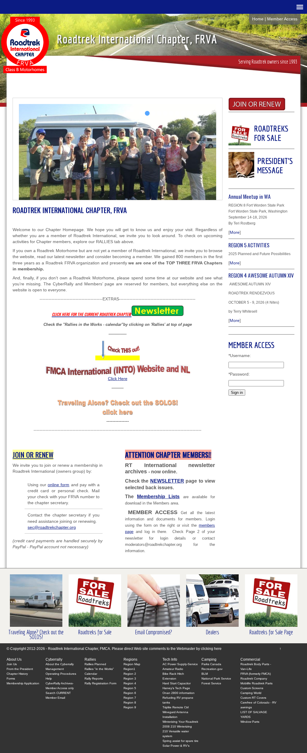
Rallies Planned (95, 664)
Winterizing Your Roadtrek (180, 721)
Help (49, 678)
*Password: (239, 374)
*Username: (239, 355)
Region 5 (130, 688)
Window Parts (249, 721)
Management (55, 669)
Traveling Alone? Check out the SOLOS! (36, 634)
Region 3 (130, 678)
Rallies (90, 659)
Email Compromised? (153, 632)
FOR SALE (267, 138)
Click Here (117, 378)
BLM (204, 673)
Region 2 (130, 673)
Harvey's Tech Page (176, 688)
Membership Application (23, 683)
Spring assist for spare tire (180, 741)
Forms (11, 678)
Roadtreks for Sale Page (271, 632)
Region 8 (130, 702)
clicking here (211, 649)
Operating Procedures (61, 673)
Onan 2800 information (178, 693)
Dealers (212, 632)
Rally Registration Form (100, 683)
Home (258, 19)
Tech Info (169, 659)
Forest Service (211, 683)
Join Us (12, 664)
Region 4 (130, 683)
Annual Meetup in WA (249, 196)
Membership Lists (158, 496)
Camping (208, 659)
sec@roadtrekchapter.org (52, 527)
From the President (20, 669)
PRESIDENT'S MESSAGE (275, 165)
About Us (14, 659)
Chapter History (17, 673)
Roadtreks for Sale (95, 632)
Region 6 (130, 693)
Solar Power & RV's (175, 745)
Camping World (250, 693)
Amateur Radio (172, 669)
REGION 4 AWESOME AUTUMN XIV (261, 275)
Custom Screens (251, 688)
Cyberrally (54, 659)
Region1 (129, 669)
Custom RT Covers (253, 697)
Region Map (132, 664)
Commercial (250, 659)
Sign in (237, 392)
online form (58, 484)
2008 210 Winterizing (177, 726)
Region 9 (130, 707)
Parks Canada (211, 664)
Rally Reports (94, 678)
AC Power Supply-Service (180, 664)
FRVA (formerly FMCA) (255, 673)
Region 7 (130, 697)
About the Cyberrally (60, 664)
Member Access (282, 19)
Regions (130, 659)
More (235, 232)
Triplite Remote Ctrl (175, 707)
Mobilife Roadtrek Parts (256, 683)
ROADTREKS (271, 128)
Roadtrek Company (253, 678)
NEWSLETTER (167, 481)
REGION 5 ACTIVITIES (249, 245)
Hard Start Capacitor (176, 683)
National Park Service (216, 678)
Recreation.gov (211, 669)
